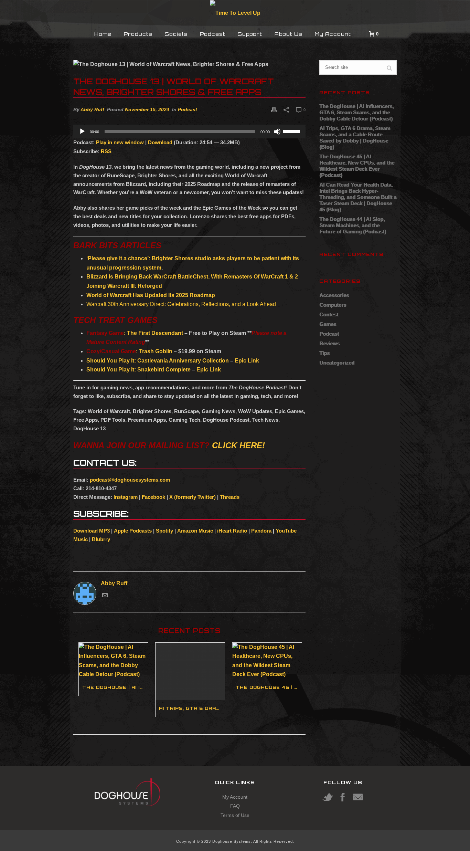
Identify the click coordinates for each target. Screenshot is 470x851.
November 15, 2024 (147, 109)
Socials (176, 34)
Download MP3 (91, 531)
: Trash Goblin (129, 351)
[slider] (292, 131)
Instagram (126, 497)
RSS (106, 151)
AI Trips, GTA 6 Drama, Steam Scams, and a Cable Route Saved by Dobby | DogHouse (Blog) (192, 708)
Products (138, 34)
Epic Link (247, 361)
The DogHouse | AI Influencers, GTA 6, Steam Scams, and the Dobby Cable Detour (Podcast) (115, 687)
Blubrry (101, 539)
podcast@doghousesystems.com (130, 480)
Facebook (153, 497)
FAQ (235, 806)
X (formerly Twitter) (192, 497)
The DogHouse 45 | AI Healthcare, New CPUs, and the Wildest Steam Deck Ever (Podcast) (268, 687)
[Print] (274, 109)
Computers (332, 305)
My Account (333, 34)
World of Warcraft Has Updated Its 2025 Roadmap (150, 295)
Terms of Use (235, 815)
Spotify (164, 531)
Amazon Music (195, 531)
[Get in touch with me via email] (105, 596)
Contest (328, 314)
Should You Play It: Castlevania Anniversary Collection (157, 361)
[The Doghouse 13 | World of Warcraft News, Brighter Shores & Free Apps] (189, 64)
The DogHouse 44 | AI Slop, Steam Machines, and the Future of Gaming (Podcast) (352, 225)
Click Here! (238, 445)
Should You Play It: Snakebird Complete (139, 369)
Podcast (212, 34)
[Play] (82, 131)
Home (102, 34)
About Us (288, 34)
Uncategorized (336, 363)
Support (250, 34)
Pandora (261, 531)
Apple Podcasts (133, 531)
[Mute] (277, 131)
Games (327, 324)
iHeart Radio (232, 531)
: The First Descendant (134, 333)
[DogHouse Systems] (235, 12)
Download (160, 142)
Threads (229, 497)
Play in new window (120, 142)
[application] (189, 131)
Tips (324, 353)
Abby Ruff (92, 109)
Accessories (334, 295)
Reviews (329, 343)
